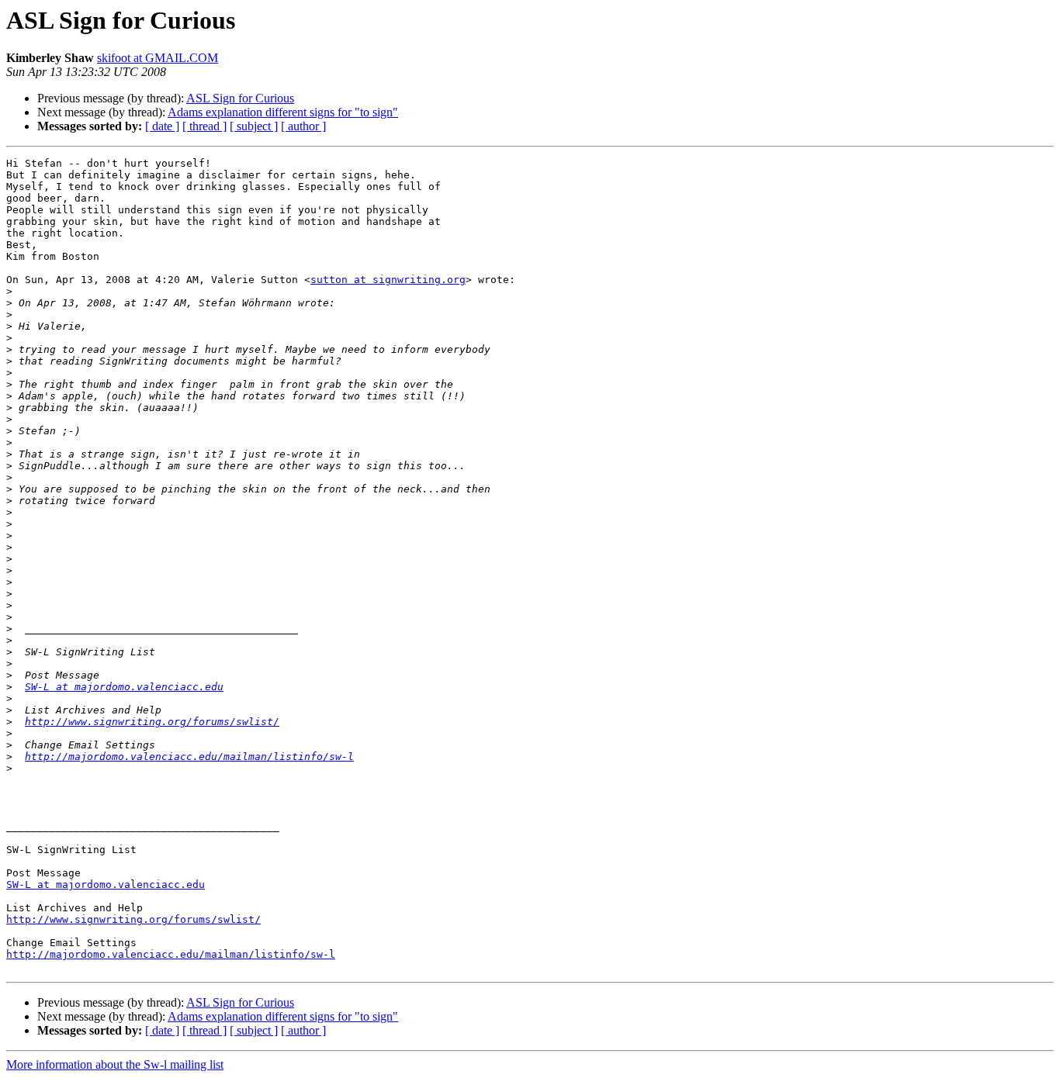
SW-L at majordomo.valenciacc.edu (124, 687)
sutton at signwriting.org (388, 279)
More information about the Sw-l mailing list (114, 1064)
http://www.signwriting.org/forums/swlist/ (152, 721)
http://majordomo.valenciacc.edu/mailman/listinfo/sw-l (189, 756)
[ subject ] (254, 126)
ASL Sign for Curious (240, 98)
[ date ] (162, 126)
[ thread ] (204, 126)
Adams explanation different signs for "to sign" (283, 112)
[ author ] (303, 126)
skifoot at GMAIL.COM (157, 57)
